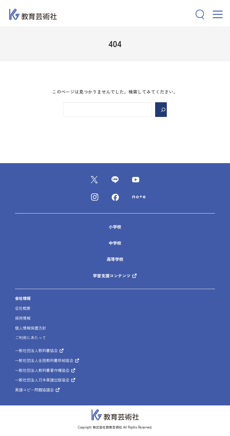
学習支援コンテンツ (112, 276)
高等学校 (115, 259)
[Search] (161, 109)
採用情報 (23, 318)
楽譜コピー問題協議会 (35, 390)
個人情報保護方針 (30, 328)
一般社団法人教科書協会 (37, 350)
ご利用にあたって (30, 337)
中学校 (115, 243)
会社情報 (23, 298)
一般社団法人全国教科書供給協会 (45, 360)
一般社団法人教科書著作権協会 (43, 370)
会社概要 (23, 308)
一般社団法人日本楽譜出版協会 (43, 380)
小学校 (115, 227)
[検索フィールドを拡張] (197, 14)
